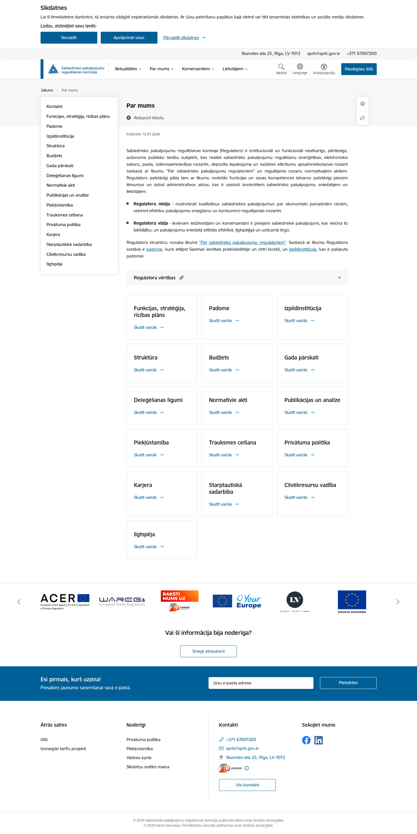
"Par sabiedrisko (216, 242)
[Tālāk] (398, 601)
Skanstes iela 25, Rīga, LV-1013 (270, 53)
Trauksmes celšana (65, 215)
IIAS (44, 739)
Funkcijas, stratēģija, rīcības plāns (78, 116)
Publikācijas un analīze (68, 195)
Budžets (54, 155)
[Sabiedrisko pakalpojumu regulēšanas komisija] (76, 69)
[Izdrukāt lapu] (362, 104)
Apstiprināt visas (128, 37)
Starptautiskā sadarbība (69, 244)
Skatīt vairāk (145, 327)
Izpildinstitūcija (60, 136)
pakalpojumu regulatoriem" (259, 242)
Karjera (53, 234)
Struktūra (56, 145)
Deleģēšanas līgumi (65, 175)
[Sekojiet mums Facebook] (306, 740)
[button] (181, 277)
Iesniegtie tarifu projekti (63, 748)
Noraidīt (68, 37)
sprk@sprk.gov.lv (323, 53)
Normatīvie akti (61, 185)
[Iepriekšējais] (19, 601)
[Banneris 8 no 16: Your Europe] (237, 601)
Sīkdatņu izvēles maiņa (148, 766)
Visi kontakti (247, 785)
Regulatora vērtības (155, 277)
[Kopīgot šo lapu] (362, 118)
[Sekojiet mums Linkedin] (318, 740)
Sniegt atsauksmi (208, 651)
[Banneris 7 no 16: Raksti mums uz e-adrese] (180, 601)
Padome (54, 126)
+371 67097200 (362, 53)
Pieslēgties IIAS (359, 69)
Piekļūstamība (60, 205)
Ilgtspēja (54, 264)
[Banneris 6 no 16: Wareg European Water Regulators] (122, 601)
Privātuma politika (64, 224)
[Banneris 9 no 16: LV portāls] (294, 601)
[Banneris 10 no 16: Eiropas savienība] (352, 601)
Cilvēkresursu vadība (66, 254)
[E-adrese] (230, 768)
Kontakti (54, 106)
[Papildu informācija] (247, 768)
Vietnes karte (139, 757)
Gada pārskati (60, 165)
